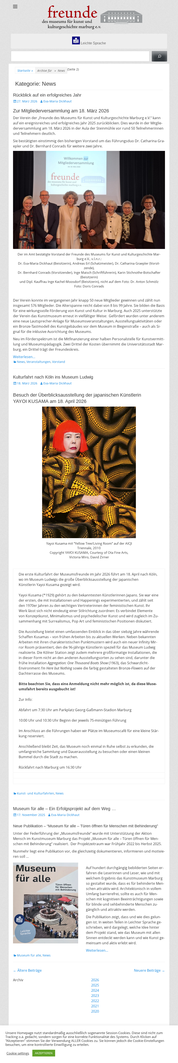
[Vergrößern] (72, 868)
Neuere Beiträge (149, 970)
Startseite (25, 70)
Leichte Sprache (93, 43)
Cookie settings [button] (18, 1053)
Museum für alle (29, 955)
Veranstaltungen (38, 362)
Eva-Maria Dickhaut (57, 101)
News (21, 362)
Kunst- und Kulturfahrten (35, 793)
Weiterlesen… (24, 356)
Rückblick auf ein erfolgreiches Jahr (47, 95)
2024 (95, 990)
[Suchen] (159, 56)
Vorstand (58, 362)
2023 (95, 995)
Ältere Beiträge (27, 970)
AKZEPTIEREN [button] (44, 1053)
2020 (95, 1011)
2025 (95, 985)
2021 (95, 1006)
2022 (95, 1000)
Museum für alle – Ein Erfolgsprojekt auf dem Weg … (64, 808)
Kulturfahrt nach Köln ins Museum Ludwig (53, 377)
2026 (95, 980)
